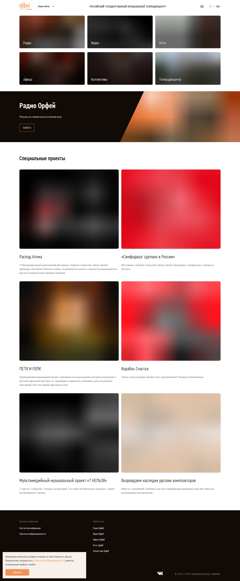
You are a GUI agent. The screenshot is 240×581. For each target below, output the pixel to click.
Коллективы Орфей (101, 551)
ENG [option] (218, 6)
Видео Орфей (98, 534)
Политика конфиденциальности (32, 534)
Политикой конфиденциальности (49, 560)
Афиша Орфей (99, 539)
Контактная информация (30, 528)
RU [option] (210, 6)
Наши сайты (43, 6)
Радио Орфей (98, 528)
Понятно (17, 572)
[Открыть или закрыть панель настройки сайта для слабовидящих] (202, 6)
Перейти (28, 127)
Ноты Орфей (98, 545)
